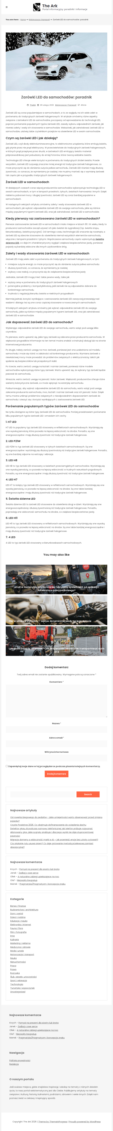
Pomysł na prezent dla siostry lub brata (39, 869)
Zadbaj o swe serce (28, 872)
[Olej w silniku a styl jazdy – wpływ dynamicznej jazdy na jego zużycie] (56, 610)
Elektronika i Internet (20, 924)
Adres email (56, 737)
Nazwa (56, 723)
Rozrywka (15, 973)
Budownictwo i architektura (24, 909)
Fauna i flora (16, 928)
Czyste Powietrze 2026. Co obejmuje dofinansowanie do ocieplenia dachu (48, 824)
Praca (13, 965)
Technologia (16, 984)
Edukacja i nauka (18, 920)
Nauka (13, 958)
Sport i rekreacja (18, 980)
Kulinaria (14, 939)
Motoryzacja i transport (39, 19)
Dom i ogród (16, 913)
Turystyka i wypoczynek (22, 988)
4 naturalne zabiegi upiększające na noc (38, 876)
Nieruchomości (18, 961)
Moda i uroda (17, 950)
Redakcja (14, 1064)
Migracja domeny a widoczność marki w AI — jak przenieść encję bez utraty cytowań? (54, 839)
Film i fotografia (18, 932)
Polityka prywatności (19, 1060)
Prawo (13, 969)
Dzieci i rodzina (17, 917)
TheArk (33, 105)
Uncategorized (17, 991)
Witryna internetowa (56, 752)
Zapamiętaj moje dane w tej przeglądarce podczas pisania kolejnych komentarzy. (54, 766)
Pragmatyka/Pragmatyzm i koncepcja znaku (42, 884)
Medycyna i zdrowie (20, 947)
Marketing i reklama (20, 943)
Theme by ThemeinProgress (52, 1121)
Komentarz (56, 681)
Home (23, 19)
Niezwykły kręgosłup (27, 880)
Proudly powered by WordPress (85, 1121)
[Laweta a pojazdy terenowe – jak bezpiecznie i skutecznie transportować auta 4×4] (56, 641)
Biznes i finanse (18, 906)
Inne (12, 935)
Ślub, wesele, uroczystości (23, 976)
